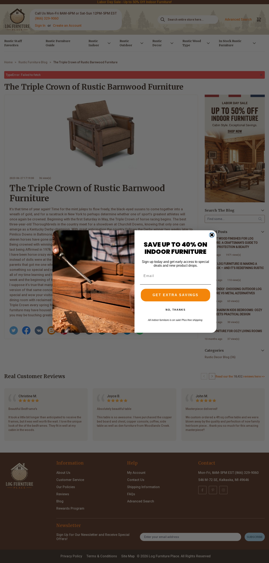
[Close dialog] (211, 234)
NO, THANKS (176, 309)
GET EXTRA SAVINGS (176, 295)
